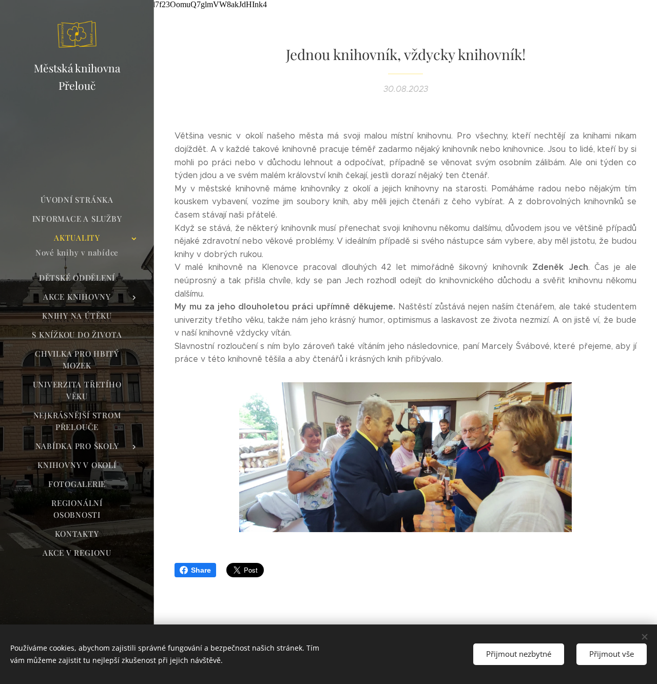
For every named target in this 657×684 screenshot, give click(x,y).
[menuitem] (77, 200)
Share (201, 570)
